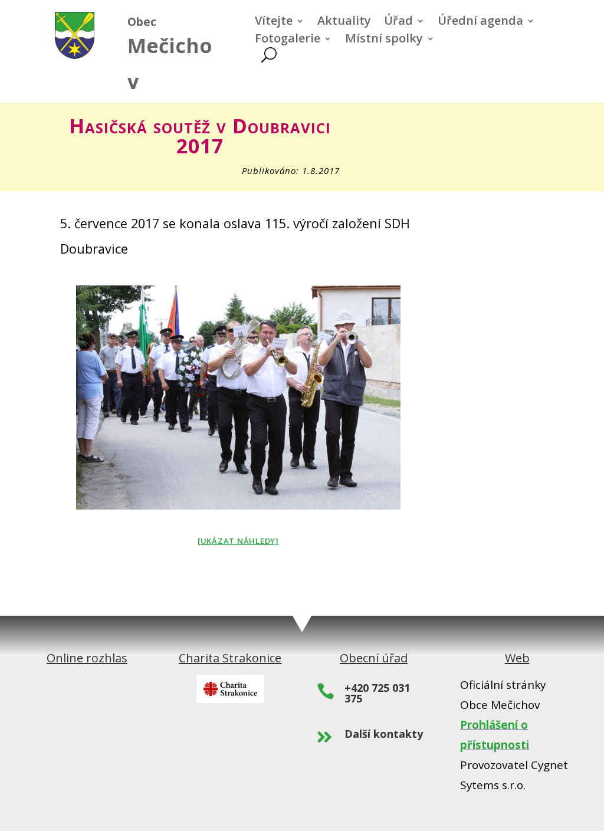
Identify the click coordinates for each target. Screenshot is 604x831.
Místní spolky (384, 40)
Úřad (398, 22)
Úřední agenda (480, 22)
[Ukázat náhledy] (238, 541)
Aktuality (344, 22)
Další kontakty (383, 734)
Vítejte (274, 22)
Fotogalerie (287, 40)
